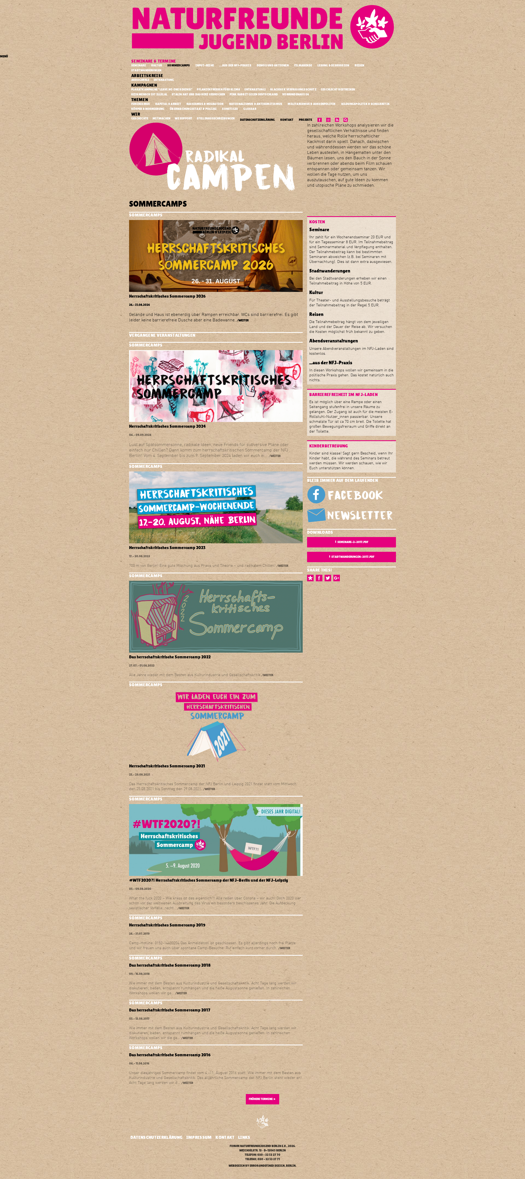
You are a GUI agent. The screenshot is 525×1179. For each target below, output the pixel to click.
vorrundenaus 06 (296, 94)
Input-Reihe (205, 65)
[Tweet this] (329, 578)
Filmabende (303, 65)
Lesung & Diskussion (333, 65)
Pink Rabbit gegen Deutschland (254, 94)
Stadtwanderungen (146, 70)
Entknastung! (255, 89)
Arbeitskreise (147, 75)
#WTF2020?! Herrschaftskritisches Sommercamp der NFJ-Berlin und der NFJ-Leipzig (208, 880)
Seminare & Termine (154, 61)
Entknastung (164, 80)
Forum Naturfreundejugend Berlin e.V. (258, 1146)
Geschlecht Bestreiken (338, 89)
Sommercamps (178, 65)
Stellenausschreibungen (216, 118)
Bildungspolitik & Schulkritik (365, 104)
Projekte (305, 120)
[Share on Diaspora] (311, 578)
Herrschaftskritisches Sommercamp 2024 (167, 426)
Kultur (156, 65)
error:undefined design (267, 1166)
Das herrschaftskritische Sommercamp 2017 (169, 1010)
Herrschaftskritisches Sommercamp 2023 (167, 547)
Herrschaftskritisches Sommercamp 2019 (167, 925)
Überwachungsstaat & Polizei (193, 109)
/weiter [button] (243, 320)
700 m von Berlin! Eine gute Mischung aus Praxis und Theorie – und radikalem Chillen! (202, 565)
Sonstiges (230, 109)
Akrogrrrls (140, 80)
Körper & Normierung (147, 109)
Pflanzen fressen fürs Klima (219, 89)
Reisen (359, 65)
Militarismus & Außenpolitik (312, 104)
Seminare (138, 65)
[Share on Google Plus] (337, 578)
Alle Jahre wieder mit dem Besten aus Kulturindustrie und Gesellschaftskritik (194, 674)
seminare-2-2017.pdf (351, 542)
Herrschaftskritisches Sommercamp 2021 (167, 766)
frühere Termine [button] (262, 1099)
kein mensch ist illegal (149, 94)
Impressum (199, 1137)
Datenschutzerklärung (257, 120)
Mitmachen (162, 118)
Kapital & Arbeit (168, 104)
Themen (140, 99)
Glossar (249, 109)
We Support (184, 118)
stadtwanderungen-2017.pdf (351, 557)
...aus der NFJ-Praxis (235, 65)
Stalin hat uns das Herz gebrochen (199, 94)
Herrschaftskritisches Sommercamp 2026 (167, 296)
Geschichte (140, 118)
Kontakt (286, 120)
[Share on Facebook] (320, 578)
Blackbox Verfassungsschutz (293, 89)
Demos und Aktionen (273, 65)
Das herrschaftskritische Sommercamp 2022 (170, 656)
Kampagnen (144, 85)
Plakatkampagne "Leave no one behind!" (162, 89)
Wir (136, 114)
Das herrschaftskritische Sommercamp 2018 (170, 965)
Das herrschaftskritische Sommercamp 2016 (170, 1054)
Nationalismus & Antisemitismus (255, 104)
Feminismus (140, 104)
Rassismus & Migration (205, 104)
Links (244, 1137)
